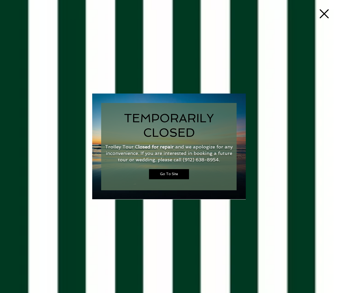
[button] (324, 13)
